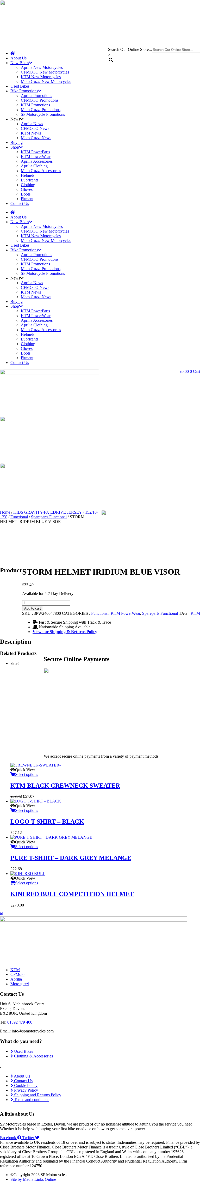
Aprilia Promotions (36, 95)
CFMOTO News (35, 128)
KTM (195, 613)
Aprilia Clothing (34, 166)
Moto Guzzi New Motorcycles (46, 81)
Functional (19, 517)
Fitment (27, 199)
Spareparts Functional (49, 517)
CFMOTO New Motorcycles (45, 72)
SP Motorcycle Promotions (43, 114)
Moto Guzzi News (36, 138)
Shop (14, 147)
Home (5, 512)
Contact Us (19, 203)
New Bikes (19, 62)
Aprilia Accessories (37, 161)
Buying (16, 142)
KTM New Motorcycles (41, 77)
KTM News (31, 133)
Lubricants (29, 180)
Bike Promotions (24, 91)
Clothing (28, 185)
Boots (25, 194)
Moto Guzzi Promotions (40, 109)
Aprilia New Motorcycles (42, 67)
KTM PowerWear (36, 156)
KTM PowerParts (35, 152)
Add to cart (32, 608)
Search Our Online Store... (130, 49)
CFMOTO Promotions (39, 100)
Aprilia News (32, 123)
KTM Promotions (35, 105)
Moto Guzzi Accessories (41, 170)
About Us (18, 58)
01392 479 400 (19, 1022)
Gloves (27, 189)
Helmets (27, 175)
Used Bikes (19, 86)
